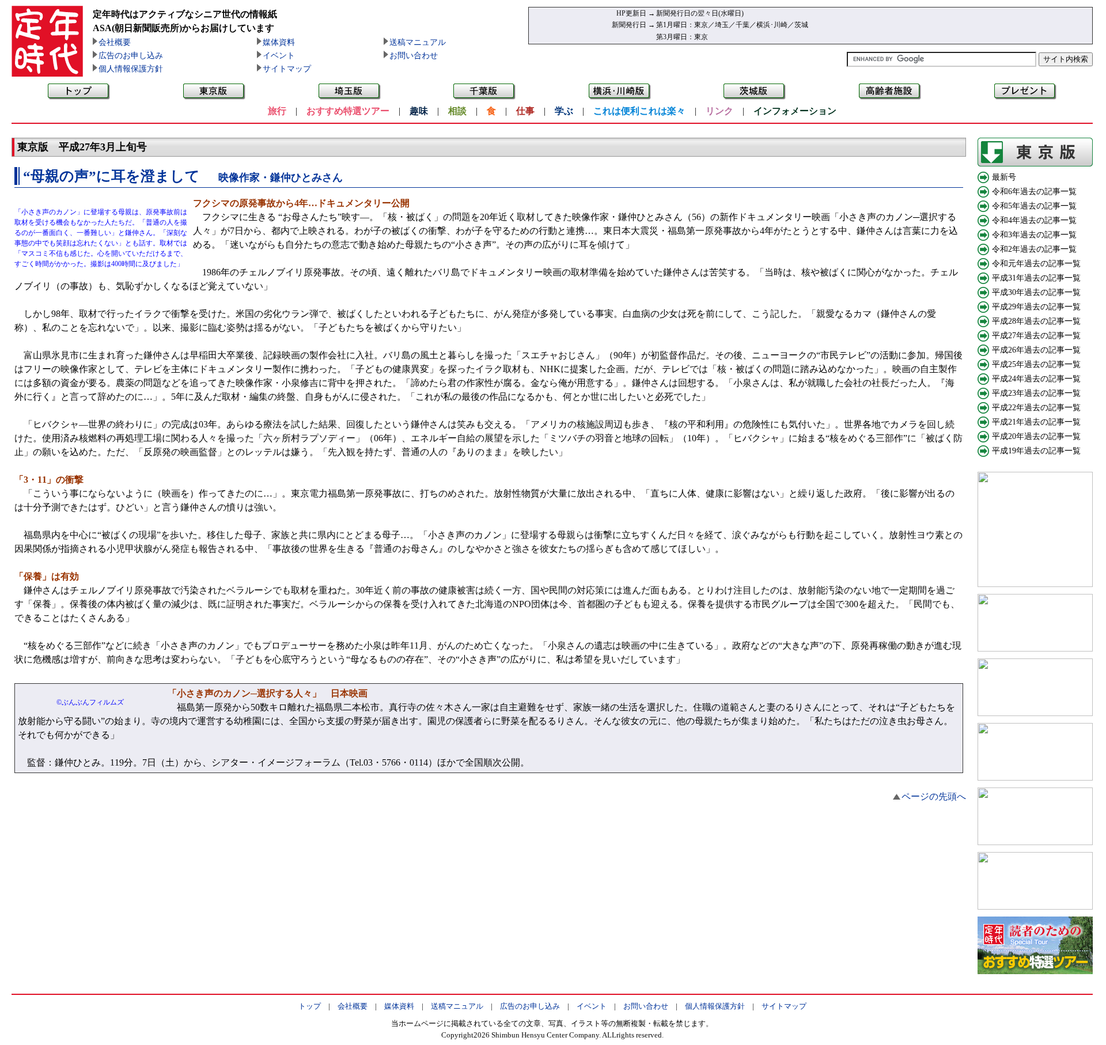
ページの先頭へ (934, 796)
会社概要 (115, 42)
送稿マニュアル (417, 42)
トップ (309, 1006)
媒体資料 (279, 42)
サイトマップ (287, 69)
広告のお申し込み (131, 55)
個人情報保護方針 (131, 69)
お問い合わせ (413, 55)
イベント (279, 55)
